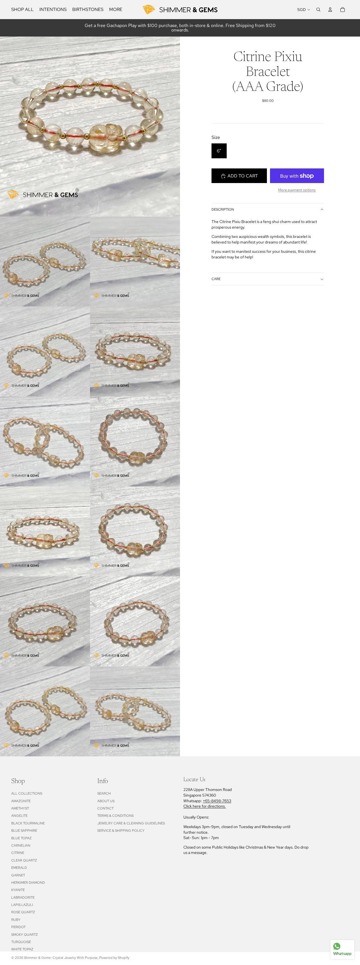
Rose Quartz (23, 912)
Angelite (19, 815)
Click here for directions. (204, 806)
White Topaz (22, 949)
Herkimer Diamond (28, 882)
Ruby (16, 919)
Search (104, 793)
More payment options (297, 189)
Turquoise (21, 942)
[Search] (318, 9)
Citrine (17, 853)
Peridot (18, 927)
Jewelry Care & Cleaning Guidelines (131, 823)
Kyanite (18, 890)
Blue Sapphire (24, 830)
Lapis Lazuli (22, 905)
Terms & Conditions (115, 815)
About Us (105, 801)
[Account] (330, 9)
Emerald (19, 867)
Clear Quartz (24, 860)
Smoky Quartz (24, 934)
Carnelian (20, 845)
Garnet (18, 875)
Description (223, 209)
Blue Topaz (21, 838)
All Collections (26, 793)
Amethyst (20, 808)
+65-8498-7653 (217, 800)
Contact (105, 808)
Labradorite (23, 897)
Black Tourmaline (28, 823)
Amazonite (21, 801)
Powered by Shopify (114, 957)
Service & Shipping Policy (121, 830)
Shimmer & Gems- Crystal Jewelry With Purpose (61, 957)
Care (216, 279)
